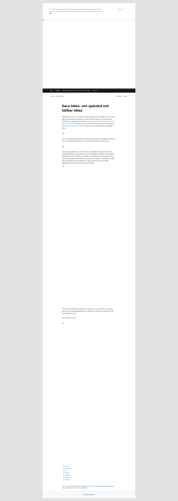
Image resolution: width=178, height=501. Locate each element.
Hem (51, 90)
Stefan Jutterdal (70, 488)
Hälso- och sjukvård (81, 486)
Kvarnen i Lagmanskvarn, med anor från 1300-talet (76, 90)
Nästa (126, 96)
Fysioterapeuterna (109, 486)
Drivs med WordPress (89, 494)
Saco (88, 486)
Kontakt (58, 90)
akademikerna (100, 486)
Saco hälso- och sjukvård (76, 126)
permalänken (83, 488)
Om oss (95, 90)
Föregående (118, 96)
